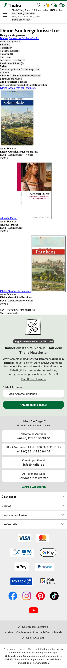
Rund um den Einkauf (15, 515)
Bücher (4, 38)
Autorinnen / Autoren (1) (12, 63)
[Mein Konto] (46, 5)
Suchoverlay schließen (23, 13)
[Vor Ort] (38, 5)
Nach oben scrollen (9, 313)
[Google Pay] (48, 552)
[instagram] (26, 596)
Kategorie (4, 51)
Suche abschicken (21, 19)
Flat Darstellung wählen (35, 85)
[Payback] (21, 581)
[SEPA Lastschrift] (22, 552)
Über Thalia (9, 497)
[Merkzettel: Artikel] (53, 5)
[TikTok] (54, 596)
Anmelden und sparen (33, 405)
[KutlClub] (47, 581)
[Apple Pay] (21, 567)
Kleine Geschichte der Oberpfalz (18, 87)
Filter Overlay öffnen (10, 41)
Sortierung (5, 44)
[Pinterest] (40, 596)
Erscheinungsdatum (10, 69)
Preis (2, 57)
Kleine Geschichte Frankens (15, 291)
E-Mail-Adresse (12, 387)
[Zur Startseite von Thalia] (20, 5)
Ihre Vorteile (9, 524)
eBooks (34, 38)
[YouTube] (33, 610)
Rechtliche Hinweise (33, 379)
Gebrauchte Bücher (19, 38)
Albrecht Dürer (8, 218)
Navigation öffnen (5, 15)
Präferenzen (6, 47)
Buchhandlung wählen (30, 75)
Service (6, 506)
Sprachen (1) (6, 54)
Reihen (3, 66)
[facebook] (12, 596)
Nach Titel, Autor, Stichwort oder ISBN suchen (37, 10)
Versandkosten (41, 662)
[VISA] (24, 538)
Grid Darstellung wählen (12, 85)
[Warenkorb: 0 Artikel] (61, 5)
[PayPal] (44, 567)
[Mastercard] (42, 538)
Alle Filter (4, 72)
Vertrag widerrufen (33, 487)
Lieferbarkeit (6, 60)
